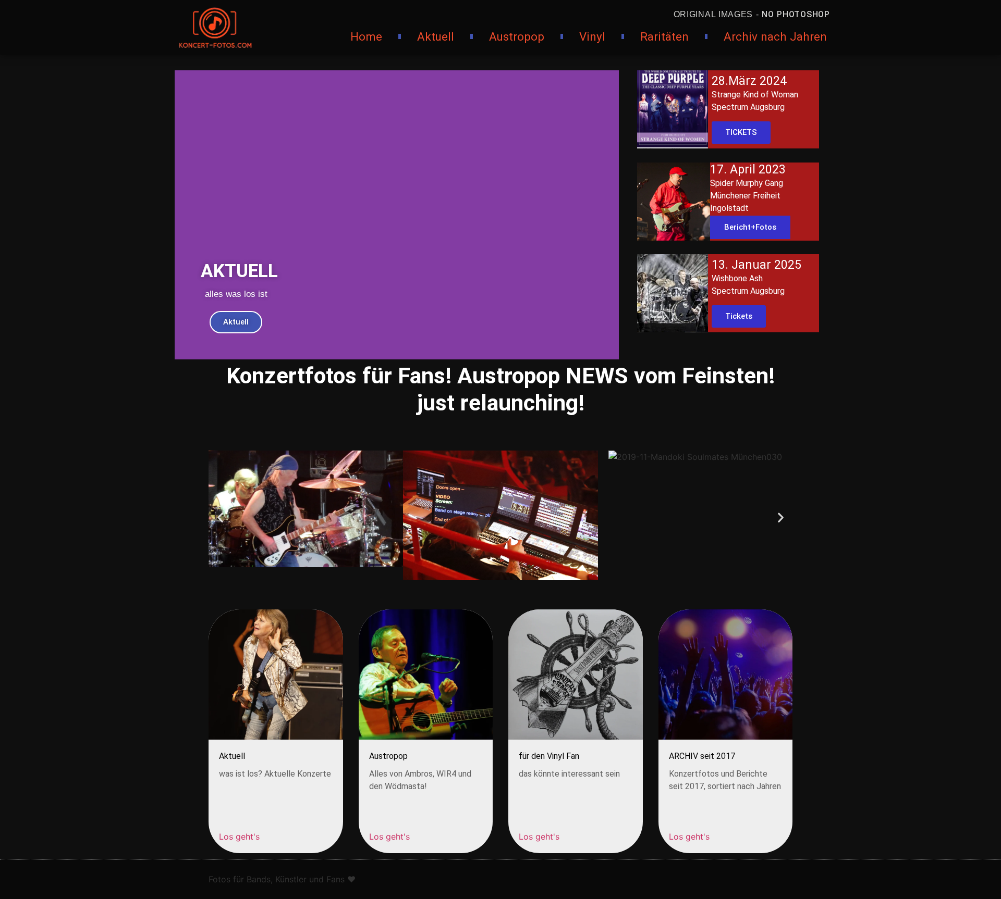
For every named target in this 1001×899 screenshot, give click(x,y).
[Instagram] (547, 878)
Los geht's (239, 836)
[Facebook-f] (519, 878)
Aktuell (435, 36)
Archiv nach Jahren (775, 36)
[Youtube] (576, 878)
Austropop (516, 36)
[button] (220, 516)
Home (366, 36)
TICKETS (741, 132)
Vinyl (592, 36)
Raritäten (664, 36)
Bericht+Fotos (750, 227)
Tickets (738, 316)
